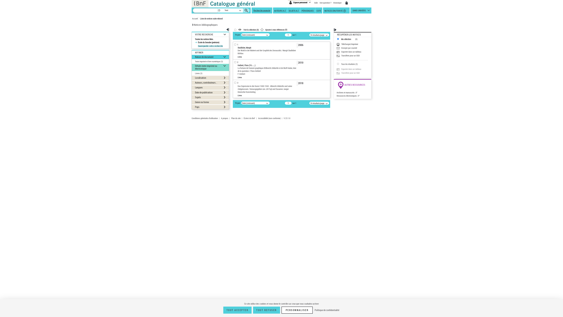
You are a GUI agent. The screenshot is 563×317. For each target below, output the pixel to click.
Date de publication (204, 92)
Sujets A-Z (294, 10)
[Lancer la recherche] (246, 10)
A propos (224, 118)
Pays (197, 107)
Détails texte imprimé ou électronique (206, 67)
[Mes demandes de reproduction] (346, 3)
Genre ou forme (202, 102)
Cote (319, 10)
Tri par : (238, 34)
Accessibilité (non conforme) (269, 118)
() (276, 29)
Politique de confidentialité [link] (327, 310)
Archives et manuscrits (346, 92)
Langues (199, 87)
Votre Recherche (204, 34)
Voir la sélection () (251, 29)
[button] (219, 10)
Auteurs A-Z (280, 10)
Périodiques (308, 10)
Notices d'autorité (333, 10)
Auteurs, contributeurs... (206, 82)
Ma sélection (346, 39)
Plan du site (236, 118)
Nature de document (204, 57)
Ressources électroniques (347, 95)
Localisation (200, 77)
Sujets (198, 97)
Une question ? (326, 2)
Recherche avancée (261, 10)
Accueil (195, 18)
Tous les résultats (348, 64)
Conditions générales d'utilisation (205, 118)
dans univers (359, 11)
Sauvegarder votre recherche (210, 45)
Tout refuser (266, 310)
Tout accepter (238, 310)
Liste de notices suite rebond (211, 18)
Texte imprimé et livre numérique (209, 61)
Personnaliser (297, 310)
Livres (198, 73)
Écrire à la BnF (249, 118)
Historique (337, 2)
